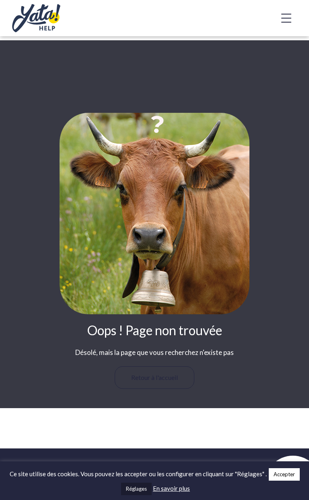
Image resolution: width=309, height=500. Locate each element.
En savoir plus (171, 488)
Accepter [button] (284, 474)
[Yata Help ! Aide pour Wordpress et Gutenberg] (52, 18)
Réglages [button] (136, 488)
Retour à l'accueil (154, 377)
